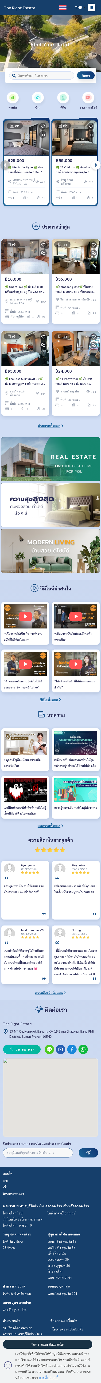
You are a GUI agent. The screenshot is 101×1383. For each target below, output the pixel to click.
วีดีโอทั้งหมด (49, 699)
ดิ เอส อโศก (55, 1271)
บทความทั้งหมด (49, 826)
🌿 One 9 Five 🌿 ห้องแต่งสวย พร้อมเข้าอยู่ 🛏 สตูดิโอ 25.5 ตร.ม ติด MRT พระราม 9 (25, 289)
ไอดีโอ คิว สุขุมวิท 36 (61, 1247)
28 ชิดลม (9, 1247)
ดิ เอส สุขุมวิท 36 (59, 1265)
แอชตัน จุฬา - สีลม (15, 1310)
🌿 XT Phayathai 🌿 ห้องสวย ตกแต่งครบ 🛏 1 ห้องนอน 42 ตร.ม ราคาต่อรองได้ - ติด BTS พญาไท (74, 381)
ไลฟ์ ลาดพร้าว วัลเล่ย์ (61, 1213)
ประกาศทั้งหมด (49, 425)
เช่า (5, 1187)
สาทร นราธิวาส (14, 1286)
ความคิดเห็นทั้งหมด (49, 993)
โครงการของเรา (13, 1194)
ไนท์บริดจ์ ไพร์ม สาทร (17, 1293)
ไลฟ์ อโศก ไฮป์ (13, 1213)
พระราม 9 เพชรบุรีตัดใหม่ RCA (25, 1206)
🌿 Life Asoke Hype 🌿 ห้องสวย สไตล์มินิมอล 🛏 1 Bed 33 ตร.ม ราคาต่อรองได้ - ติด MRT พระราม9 (26, 169)
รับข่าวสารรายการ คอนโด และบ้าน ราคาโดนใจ (37, 1143)
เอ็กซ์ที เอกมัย (57, 1253)
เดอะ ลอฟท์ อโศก (60, 1277)
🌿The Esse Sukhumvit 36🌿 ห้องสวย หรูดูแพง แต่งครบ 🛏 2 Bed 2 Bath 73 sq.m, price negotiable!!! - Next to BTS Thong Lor (24, 381)
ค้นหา (86, 75)
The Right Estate (19, 7)
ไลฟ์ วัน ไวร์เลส (13, 1241)
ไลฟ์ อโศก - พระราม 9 (17, 1225)
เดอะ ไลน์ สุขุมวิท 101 (62, 1293)
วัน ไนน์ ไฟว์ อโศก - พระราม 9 (23, 1219)
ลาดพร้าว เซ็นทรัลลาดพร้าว (68, 1206)
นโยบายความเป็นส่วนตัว (66, 1329)
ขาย (5, 1180)
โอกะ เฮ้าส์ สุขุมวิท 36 (62, 1241)
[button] (94, 44)
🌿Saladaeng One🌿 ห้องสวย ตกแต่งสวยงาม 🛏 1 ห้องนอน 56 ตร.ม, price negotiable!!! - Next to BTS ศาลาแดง (75, 289)
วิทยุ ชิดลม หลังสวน (17, 1234)
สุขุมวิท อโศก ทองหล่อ (64, 1234)
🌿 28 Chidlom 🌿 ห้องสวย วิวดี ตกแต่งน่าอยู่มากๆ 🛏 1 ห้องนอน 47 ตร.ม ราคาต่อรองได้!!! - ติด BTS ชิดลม (74, 169)
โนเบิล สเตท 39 (58, 1259)
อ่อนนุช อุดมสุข (59, 1286)
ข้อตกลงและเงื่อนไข (63, 1321)
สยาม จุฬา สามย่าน (17, 1302)
